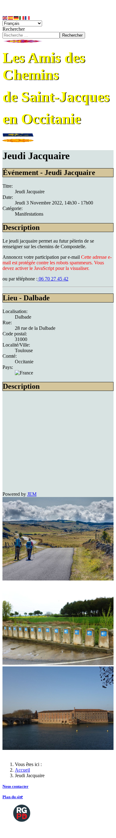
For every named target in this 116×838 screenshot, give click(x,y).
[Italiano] (22, 17)
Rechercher (13, 29)
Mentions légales (28, 830)
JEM (32, 494)
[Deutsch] (16, 17)
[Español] (11, 17)
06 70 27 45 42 (52, 278)
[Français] (27, 17)
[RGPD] (21, 812)
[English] (5, 17)
